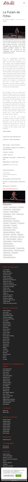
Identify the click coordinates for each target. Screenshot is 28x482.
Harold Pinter (6, 337)
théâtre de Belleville (7, 241)
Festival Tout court (7, 457)
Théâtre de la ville (7, 281)
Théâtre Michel (15, 252)
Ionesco (5, 356)
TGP (4, 239)
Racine (4, 357)
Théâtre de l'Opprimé (8, 243)
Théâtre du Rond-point (19, 250)
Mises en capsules (7, 462)
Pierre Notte (13, 234)
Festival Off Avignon (7, 221)
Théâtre (5, 21)
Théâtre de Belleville (8, 278)
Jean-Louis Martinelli (8, 396)
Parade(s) (5, 464)
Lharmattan (14, 225)
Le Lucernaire (6, 269)
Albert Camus (6, 340)
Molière (18, 232)
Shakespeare (20, 234)
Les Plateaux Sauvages (8, 286)
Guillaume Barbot (7, 382)
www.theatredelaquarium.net (10, 188)
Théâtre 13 (20, 239)
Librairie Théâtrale (7, 227)
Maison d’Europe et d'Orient (9, 230)
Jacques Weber (6, 424)
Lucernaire (15, 227)
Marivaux (5, 352)
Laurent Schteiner (9, 19)
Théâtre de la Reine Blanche (9, 248)
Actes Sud (5, 207)
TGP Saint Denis (7, 274)
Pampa (4, 461)
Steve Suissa (6, 237)
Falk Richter (5, 327)
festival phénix (16, 221)
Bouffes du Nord (7, 209)
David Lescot (6, 330)
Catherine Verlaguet (7, 317)
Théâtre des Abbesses (8, 250)
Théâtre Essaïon (6, 252)
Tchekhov (5, 349)
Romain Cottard (7, 423)
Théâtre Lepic (6, 288)
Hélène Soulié (6, 397)
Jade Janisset (6, 447)
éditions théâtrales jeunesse (9, 257)
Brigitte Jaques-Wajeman (9, 399)
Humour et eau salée (8, 466)
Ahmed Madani (6, 322)
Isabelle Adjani (6, 429)
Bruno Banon (6, 374)
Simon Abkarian (6, 384)
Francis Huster (6, 428)
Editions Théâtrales (14, 211)
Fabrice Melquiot (7, 214)
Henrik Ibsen (6, 344)
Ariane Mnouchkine (7, 375)
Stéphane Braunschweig (8, 401)
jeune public (6, 223)
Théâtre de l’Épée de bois (9, 300)
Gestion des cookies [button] (9, 475)
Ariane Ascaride (6, 426)
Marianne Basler (7, 419)
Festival (13, 214)
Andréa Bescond (7, 439)
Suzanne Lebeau (7, 325)
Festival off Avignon (7, 455)
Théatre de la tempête (11, 239)
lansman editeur (6, 225)
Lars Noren (5, 320)
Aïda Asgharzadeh (7, 314)
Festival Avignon (20, 214)
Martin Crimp (6, 334)
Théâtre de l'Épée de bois (8, 246)
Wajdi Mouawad (7, 324)
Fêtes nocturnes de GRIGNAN (10, 459)
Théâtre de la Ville (20, 248)
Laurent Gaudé (6, 332)
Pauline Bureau (6, 379)
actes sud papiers (13, 207)
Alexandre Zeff (6, 377)
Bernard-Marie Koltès (8, 315)
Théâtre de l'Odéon (17, 241)
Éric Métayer (6, 385)
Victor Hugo (6, 351)
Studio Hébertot (13, 237)
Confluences (6, 211)
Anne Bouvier (6, 389)
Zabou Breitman (7, 402)
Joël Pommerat (13, 223)
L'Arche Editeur (21, 223)
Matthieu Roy (6, 390)
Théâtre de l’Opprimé (8, 298)
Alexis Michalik (6, 387)
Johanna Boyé (6, 380)
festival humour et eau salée (9, 218)
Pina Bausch (6, 446)
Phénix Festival (6, 454)
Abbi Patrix (5, 410)
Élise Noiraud (6, 433)
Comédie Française (16, 209)
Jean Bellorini (6, 404)
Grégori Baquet (6, 421)
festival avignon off (7, 216)
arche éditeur (21, 207)
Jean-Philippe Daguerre (8, 392)
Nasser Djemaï (6, 329)
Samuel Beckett (6, 354)
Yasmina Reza (6, 339)
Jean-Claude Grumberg (8, 335)
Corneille (5, 359)
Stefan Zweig (6, 342)
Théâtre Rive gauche (7, 255)
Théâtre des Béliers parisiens (10, 303)
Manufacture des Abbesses (9, 232)
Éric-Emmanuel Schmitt (8, 319)
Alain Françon (6, 394)
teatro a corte (21, 237)
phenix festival (6, 234)
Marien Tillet (6, 412)
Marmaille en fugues (8, 467)
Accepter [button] (18, 475)
